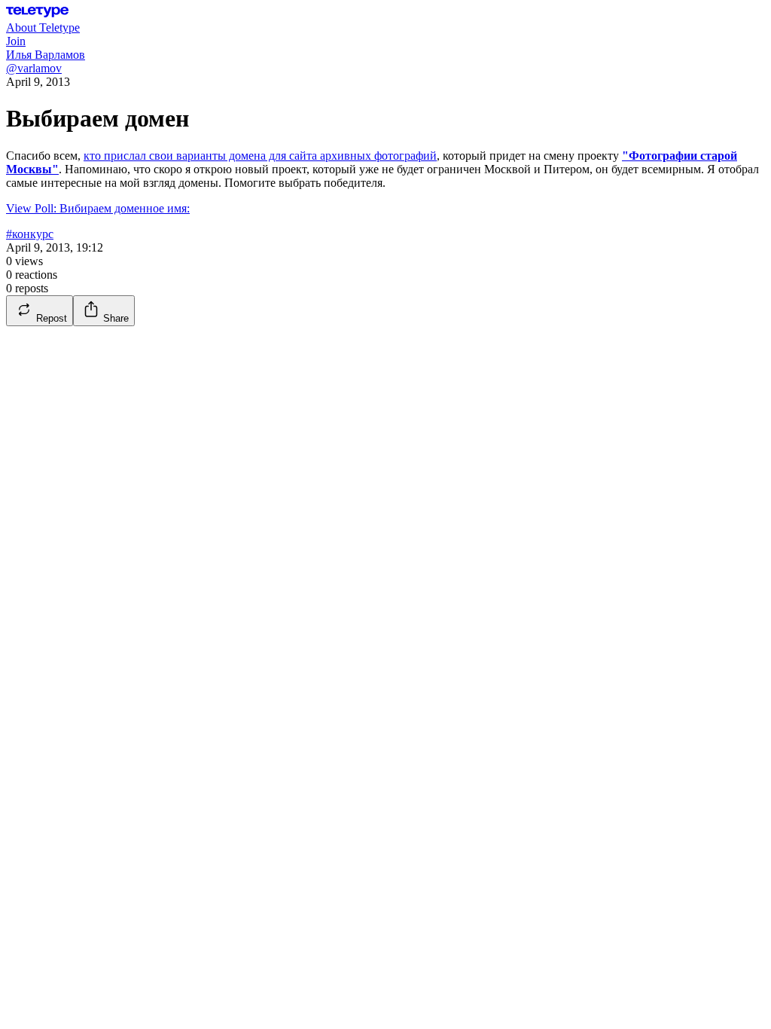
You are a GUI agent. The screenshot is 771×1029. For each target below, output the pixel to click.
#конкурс (29, 233)
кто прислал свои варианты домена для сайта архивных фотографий (260, 155)
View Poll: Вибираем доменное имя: (98, 208)
